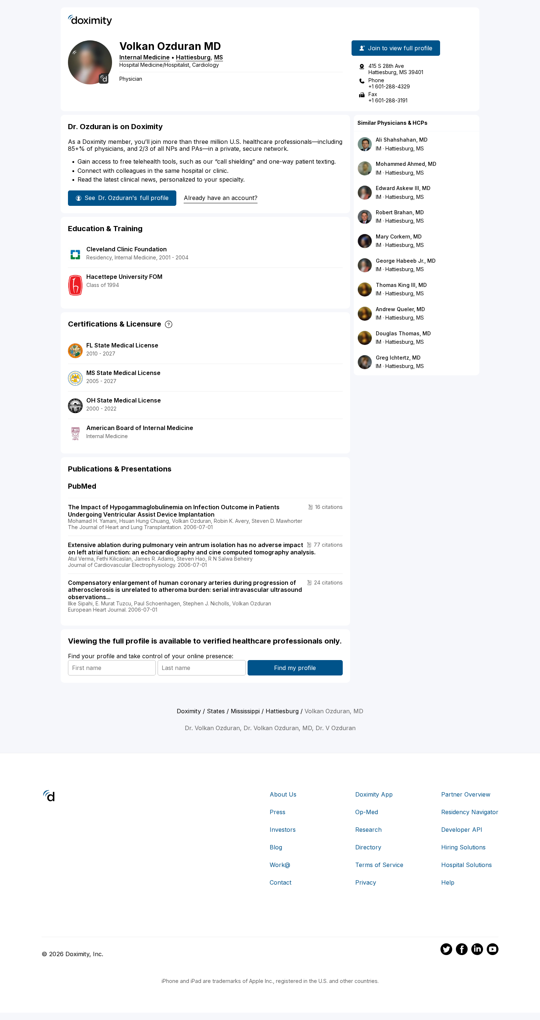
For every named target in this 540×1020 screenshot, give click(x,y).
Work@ (280, 864)
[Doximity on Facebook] (462, 950)
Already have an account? (221, 197)
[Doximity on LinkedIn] (477, 950)
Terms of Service (379, 864)
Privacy (365, 882)
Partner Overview (465, 794)
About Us (283, 794)
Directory (368, 847)
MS (218, 57)
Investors (283, 829)
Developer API (461, 829)
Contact (280, 882)
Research (368, 829)
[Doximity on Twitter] (446, 950)
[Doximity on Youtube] (492, 950)
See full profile (126, 197)
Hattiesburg (193, 57)
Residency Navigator (469, 812)
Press (277, 812)
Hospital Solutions (466, 864)
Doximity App (374, 794)
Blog (276, 847)
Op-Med (366, 812)
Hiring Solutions (463, 847)
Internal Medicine (144, 57)
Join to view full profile (400, 48)
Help (447, 882)
